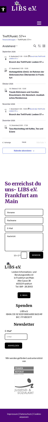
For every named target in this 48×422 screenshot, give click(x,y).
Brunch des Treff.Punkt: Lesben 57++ (26, 61)
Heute (24, 142)
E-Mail (24, 295)
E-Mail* (8, 331)
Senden (36, 255)
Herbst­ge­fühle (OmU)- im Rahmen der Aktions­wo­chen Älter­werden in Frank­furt (26, 74)
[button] (3, 9)
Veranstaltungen (9, 40)
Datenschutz (25, 414)
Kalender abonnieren (23, 150)
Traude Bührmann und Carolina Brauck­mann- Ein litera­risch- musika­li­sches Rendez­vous (27, 95)
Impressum (12, 414)
